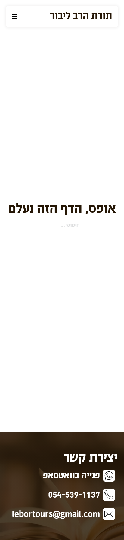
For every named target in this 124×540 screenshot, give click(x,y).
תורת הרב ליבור (81, 15)
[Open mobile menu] (14, 16)
